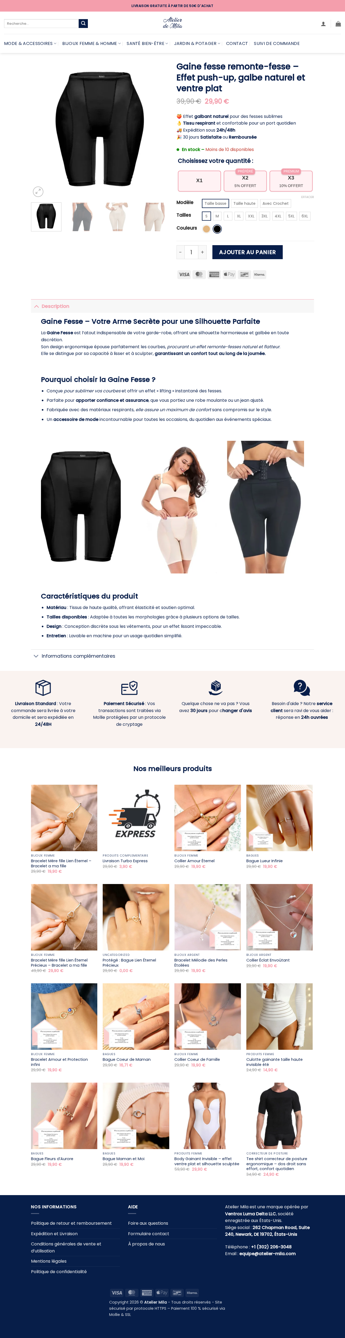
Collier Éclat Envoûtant (268, 960)
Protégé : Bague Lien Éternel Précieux (129, 963)
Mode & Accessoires (28, 43)
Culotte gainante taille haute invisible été (274, 1062)
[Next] (159, 129)
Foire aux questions (148, 1223)
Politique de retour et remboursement (71, 1223)
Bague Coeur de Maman (127, 1059)
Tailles (184, 215)
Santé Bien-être (145, 43)
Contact (237, 43)
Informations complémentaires (78, 656)
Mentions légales (49, 1261)
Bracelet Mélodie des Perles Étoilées (200, 963)
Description (55, 306)
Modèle (185, 202)
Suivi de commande (276, 43)
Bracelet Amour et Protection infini (59, 1062)
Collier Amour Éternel (194, 861)
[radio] (215, 203)
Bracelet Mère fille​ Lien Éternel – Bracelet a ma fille (61, 863)
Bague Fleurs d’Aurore (52, 1158)
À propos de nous (146, 1244)
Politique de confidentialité (59, 1272)
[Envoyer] (83, 23)
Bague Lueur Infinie (264, 861)
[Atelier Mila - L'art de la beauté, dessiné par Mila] (172, 22)
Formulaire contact (148, 1234)
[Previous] (40, 129)
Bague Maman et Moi (123, 1158)
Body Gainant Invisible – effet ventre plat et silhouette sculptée (206, 1161)
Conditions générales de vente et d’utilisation (66, 1247)
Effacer (307, 197)
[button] (323, 24)
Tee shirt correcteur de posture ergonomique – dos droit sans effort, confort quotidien (276, 1163)
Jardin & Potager (195, 43)
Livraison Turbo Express (125, 861)
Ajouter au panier (247, 252)
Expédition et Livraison (54, 1234)
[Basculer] (36, 306)
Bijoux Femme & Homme (89, 43)
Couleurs (187, 228)
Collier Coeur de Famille (197, 1059)
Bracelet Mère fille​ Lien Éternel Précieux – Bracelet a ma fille (59, 963)
